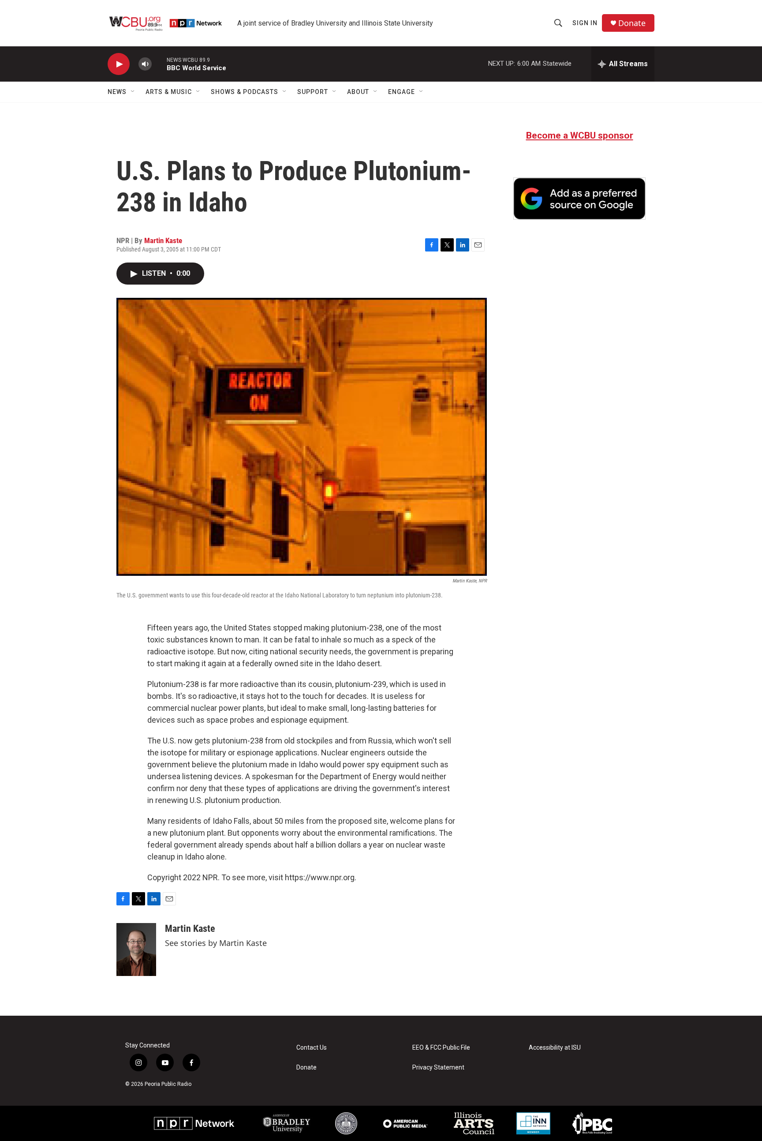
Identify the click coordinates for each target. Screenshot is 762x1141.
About (358, 91)
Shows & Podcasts (244, 91)
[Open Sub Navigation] (133, 91)
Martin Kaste (163, 240)
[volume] (145, 64)
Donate (632, 23)
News (117, 91)
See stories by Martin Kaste (216, 943)
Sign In (585, 22)
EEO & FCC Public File (441, 1047)
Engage (401, 91)
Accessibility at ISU (555, 1047)
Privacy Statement (438, 1067)
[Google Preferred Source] (579, 198)
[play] (119, 64)
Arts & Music (169, 91)
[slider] (159, 63)
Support (312, 91)
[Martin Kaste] (136, 949)
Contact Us (311, 1047)
